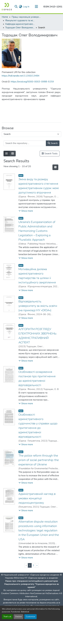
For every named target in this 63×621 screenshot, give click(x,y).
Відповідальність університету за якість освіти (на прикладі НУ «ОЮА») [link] (37, 305)
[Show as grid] (13, 153)
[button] (7, 6)
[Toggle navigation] (36, 6)
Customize (30, 616)
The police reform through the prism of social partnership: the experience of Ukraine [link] (38, 460)
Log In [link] (26, 6)
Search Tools (51, 153)
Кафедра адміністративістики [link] (20, 24)
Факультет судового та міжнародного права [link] (20, 20)
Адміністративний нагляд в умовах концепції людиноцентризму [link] (37, 498)
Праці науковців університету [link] (26, 17)
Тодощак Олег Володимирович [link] (20, 27)
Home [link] (5, 17)
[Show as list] (7, 153)
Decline (18, 616)
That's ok (7, 616)
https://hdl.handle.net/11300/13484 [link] (20, 75)
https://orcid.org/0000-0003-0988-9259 (32, 81)
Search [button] (54, 143)
